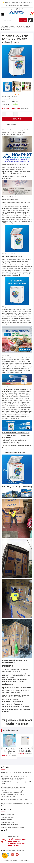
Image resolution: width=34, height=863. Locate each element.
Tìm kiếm (23, 20)
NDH (15, 860)
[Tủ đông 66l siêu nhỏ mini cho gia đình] (9, 740)
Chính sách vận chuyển (8, 817)
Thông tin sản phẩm (11, 124)
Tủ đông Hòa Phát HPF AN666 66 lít (25, 750)
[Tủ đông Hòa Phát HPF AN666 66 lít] (25, 740)
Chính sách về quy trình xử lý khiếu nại (12, 827)
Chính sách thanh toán (7, 814)
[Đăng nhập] (17, 9)
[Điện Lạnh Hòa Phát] (17, 12)
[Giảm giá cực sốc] (30, 20)
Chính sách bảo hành (7, 822)
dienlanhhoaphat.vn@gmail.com (14, 850)
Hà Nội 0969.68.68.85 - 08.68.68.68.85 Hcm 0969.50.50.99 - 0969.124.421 (17, 842)
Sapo (27, 860)
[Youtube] (17, 855)
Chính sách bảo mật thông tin (9, 824)
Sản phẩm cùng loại (10, 730)
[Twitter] (8, 855)
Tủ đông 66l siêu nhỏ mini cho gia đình (9, 751)
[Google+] (12, 855)
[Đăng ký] (22, 9)
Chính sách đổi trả (6, 819)
